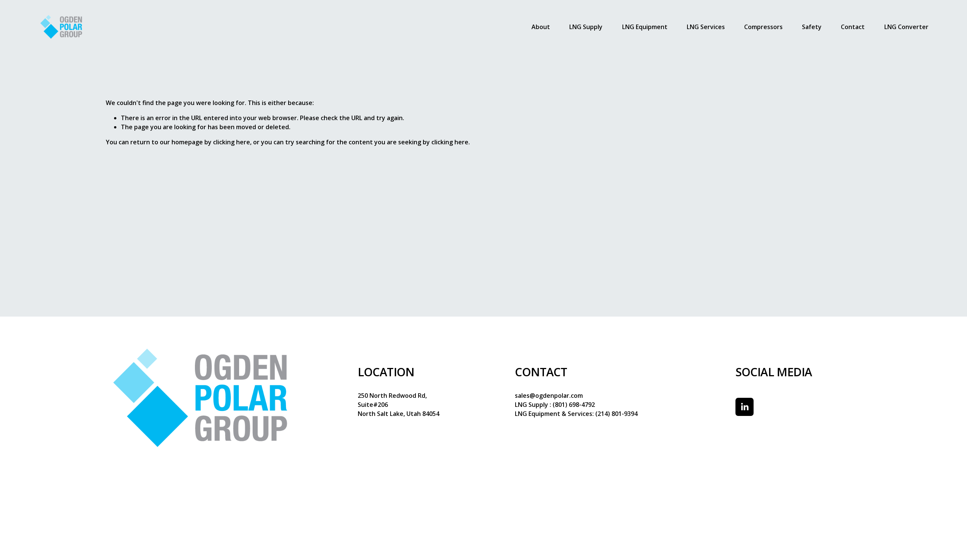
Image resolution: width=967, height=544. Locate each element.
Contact (853, 27)
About (540, 27)
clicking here (231, 142)
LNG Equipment (644, 27)
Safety (812, 27)
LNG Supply (585, 27)
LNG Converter (906, 27)
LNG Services (706, 27)
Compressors (763, 27)
